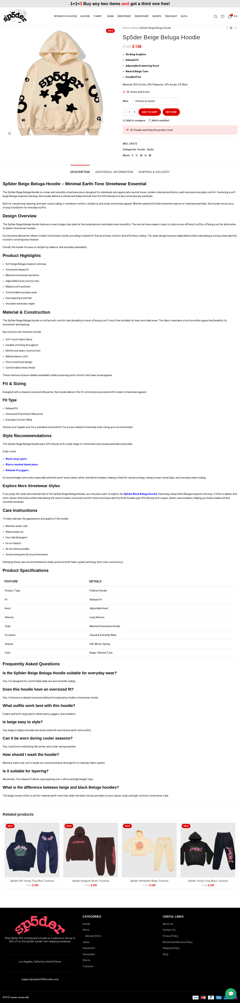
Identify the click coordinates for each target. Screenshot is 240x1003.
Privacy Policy (170, 936)
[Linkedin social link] (146, 155)
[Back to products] (231, 28)
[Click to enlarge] (9, 133)
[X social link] (136, 155)
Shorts (86, 960)
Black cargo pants (16, 458)
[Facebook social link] (132, 155)
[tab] (80, 170)
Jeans (86, 942)
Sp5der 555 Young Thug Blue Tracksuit (32, 880)
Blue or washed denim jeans (22, 464)
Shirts (86, 929)
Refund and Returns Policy (178, 942)
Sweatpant (89, 954)
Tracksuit (88, 966)
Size (125, 101)
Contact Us (169, 929)
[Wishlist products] (222, 16)
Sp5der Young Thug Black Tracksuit (208, 880)
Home (126, 27)
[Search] (215, 16)
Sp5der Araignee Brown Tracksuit (90, 880)
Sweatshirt (89, 948)
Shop (134, 27)
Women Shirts (93, 936)
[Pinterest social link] (141, 155)
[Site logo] (15, 16)
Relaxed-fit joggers (17, 470)
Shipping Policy (171, 948)
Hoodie (141, 149)
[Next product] (235, 28)
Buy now (171, 112)
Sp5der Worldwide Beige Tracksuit (149, 880)
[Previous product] (227, 28)
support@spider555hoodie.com (40, 979)
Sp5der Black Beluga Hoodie (140, 494)
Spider (150, 149)
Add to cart (149, 112)
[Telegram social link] (150, 155)
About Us (168, 923)
